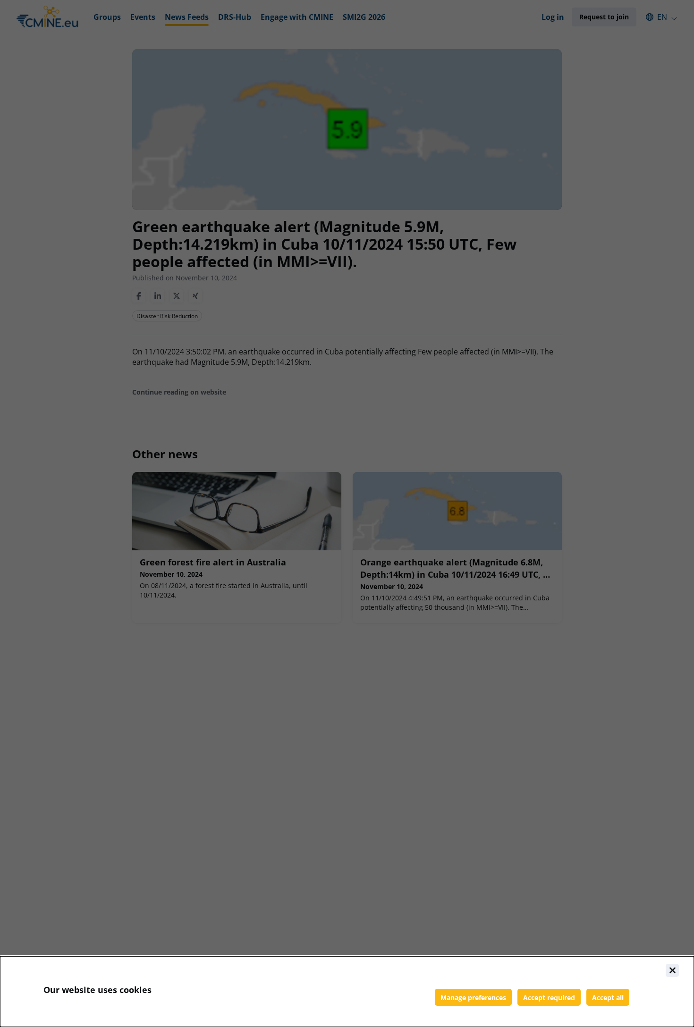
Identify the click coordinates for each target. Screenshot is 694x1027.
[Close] (672, 970)
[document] (347, 991)
